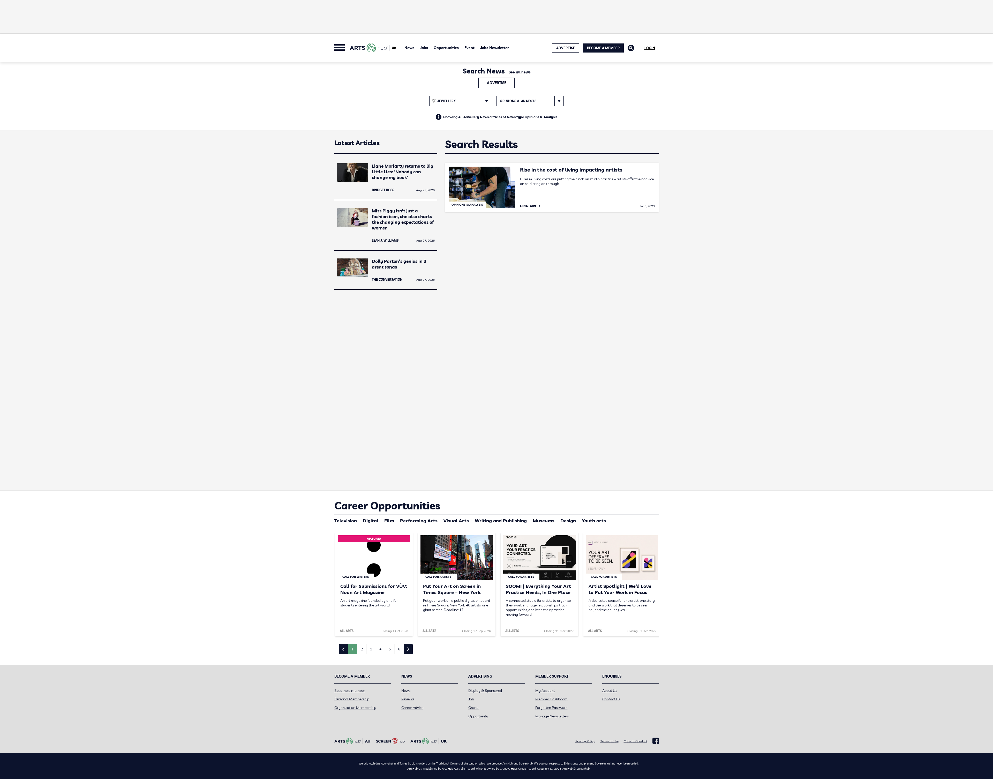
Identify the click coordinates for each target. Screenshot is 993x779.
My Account (545, 690)
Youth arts (594, 521)
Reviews (407, 699)
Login (649, 48)
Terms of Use (609, 741)
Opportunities (446, 48)
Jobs (424, 48)
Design (568, 521)
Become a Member (603, 48)
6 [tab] (399, 649)
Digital (370, 521)
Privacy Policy (585, 741)
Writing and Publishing (501, 521)
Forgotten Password (551, 707)
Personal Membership (351, 699)
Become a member (349, 690)
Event (469, 48)
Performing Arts (419, 521)
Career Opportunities (387, 505)
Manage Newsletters (552, 716)
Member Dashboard (551, 699)
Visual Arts (456, 521)
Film (389, 521)
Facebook (655, 741)
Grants (473, 707)
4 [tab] (380, 649)
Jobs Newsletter (494, 48)
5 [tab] (390, 649)
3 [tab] (371, 649)
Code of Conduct (635, 741)
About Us (609, 690)
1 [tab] (352, 649)
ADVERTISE (565, 48)
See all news (520, 72)
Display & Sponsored (485, 690)
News (409, 48)
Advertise (496, 82)
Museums (543, 521)
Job (471, 699)
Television (345, 521)
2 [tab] (362, 649)
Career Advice (412, 707)
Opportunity (478, 716)
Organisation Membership (355, 707)
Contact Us (611, 699)
